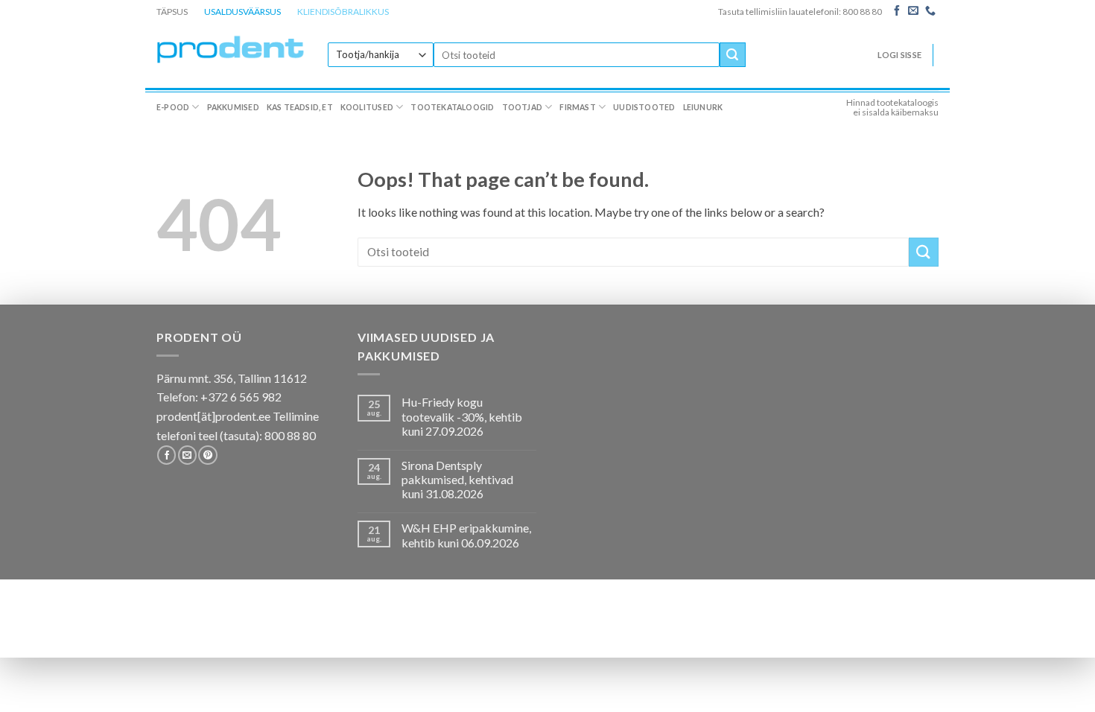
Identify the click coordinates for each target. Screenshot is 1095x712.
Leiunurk (703, 107)
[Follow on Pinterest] (207, 455)
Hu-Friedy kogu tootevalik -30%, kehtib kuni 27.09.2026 (462, 416)
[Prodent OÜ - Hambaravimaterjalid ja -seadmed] (230, 48)
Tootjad (522, 107)
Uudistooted (644, 107)
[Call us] (930, 11)
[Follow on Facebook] (897, 11)
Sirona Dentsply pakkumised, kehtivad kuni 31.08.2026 (457, 479)
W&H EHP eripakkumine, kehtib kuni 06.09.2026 (466, 535)
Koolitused (366, 107)
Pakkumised (233, 107)
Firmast (577, 107)
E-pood (172, 107)
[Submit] (732, 55)
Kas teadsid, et (300, 107)
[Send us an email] (913, 11)
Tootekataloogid (452, 107)
